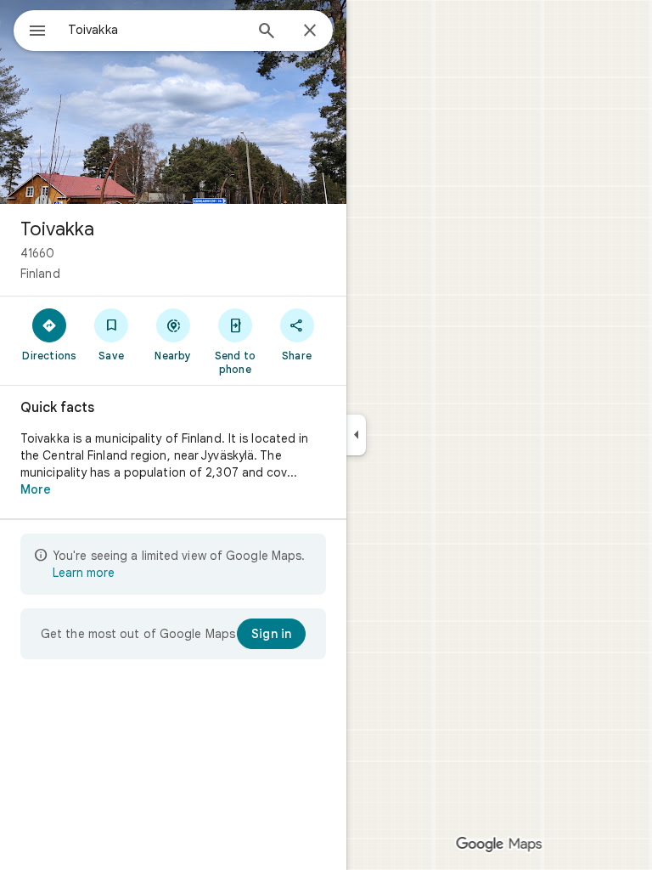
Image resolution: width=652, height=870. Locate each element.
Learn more (84, 572)
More (35, 489)
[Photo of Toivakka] (173, 102)
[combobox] (155, 30)
